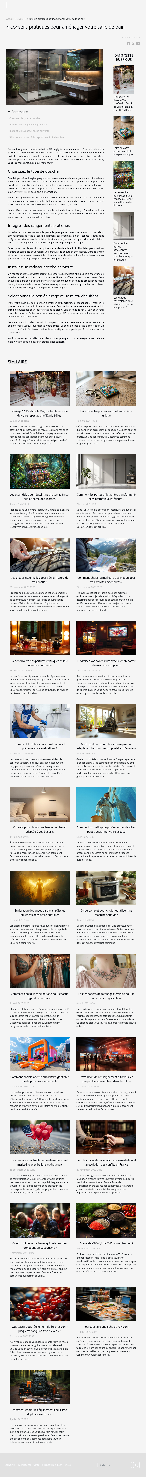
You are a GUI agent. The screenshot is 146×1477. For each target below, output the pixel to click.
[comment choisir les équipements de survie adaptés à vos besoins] (40, 1386)
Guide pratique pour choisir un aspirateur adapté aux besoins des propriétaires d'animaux (106, 746)
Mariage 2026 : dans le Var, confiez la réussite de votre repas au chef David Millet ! (123, 103)
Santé (36, 1465)
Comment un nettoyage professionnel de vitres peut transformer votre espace (106, 829)
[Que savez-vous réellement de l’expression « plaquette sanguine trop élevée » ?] (40, 1303)
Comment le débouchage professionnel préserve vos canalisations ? (40, 746)
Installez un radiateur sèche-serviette (29, 130)
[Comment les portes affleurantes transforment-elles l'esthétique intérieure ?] (123, 225)
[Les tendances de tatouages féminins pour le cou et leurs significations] (106, 970)
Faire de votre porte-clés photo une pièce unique (123, 151)
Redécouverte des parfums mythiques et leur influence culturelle (39, 663)
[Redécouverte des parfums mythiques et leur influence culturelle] (40, 637)
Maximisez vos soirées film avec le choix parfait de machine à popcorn (106, 663)
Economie (10, 1465)
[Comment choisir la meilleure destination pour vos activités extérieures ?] (106, 554)
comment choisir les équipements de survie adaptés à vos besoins (39, 1412)
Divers (20, 18)
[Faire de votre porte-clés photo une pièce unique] (123, 130)
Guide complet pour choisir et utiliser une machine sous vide (106, 912)
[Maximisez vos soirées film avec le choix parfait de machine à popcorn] (106, 637)
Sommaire (20, 111)
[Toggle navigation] (10, 5)
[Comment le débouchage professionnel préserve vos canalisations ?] (40, 721)
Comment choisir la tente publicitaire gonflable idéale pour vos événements (39, 1079)
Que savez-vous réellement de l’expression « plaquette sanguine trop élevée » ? (39, 1329)
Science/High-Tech (52, 1465)
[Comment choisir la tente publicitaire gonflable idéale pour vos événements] (40, 1053)
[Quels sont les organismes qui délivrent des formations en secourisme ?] (40, 1220)
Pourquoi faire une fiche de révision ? (106, 1326)
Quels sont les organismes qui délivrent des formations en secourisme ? (39, 1245)
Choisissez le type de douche (24, 118)
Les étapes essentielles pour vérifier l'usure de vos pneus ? (123, 303)
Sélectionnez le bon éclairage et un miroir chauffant (37, 137)
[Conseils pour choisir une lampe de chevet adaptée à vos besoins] (40, 804)
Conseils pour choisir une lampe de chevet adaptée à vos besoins (39, 829)
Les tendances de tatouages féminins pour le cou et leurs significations (106, 996)
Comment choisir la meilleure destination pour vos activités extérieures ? (106, 580)
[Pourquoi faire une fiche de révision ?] (106, 1303)
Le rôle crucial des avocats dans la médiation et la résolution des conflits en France (106, 1162)
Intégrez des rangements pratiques (28, 124)
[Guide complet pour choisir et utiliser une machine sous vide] (106, 887)
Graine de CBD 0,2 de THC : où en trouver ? (106, 1243)
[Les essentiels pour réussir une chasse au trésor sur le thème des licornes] (123, 174)
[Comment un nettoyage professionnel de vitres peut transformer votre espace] (106, 804)
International (24, 1465)
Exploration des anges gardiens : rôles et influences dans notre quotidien (40, 912)
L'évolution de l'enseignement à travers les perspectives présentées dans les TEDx (106, 1079)
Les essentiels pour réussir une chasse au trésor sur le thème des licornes (122, 199)
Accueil (10, 18)
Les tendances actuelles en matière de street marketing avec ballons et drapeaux (39, 1162)
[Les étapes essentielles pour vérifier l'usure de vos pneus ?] (123, 280)
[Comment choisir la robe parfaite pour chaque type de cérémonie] (40, 970)
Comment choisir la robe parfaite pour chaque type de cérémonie (39, 996)
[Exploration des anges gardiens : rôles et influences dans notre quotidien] (40, 887)
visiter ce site (23, 191)
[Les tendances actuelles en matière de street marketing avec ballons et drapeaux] (40, 1137)
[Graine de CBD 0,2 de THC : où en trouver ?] (106, 1220)
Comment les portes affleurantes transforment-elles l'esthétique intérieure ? (122, 251)
